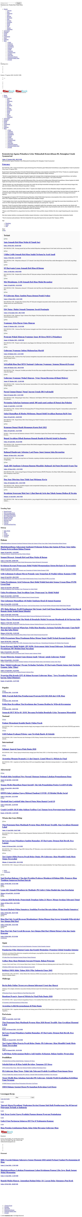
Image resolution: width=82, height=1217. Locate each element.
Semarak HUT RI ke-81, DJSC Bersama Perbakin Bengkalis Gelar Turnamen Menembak (39, 712)
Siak (8, 26)
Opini (5, 38)
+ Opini (9, 42)
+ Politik (9, 49)
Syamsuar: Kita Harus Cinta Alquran (19, 323)
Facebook (6, 535)
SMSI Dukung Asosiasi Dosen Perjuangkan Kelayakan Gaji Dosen (29, 1087)
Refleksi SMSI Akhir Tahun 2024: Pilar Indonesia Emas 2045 (27, 970)
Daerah (6, 97)
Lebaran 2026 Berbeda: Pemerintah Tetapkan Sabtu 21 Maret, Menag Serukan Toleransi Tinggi (40, 900)
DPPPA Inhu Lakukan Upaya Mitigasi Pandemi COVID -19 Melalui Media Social (34, 793)
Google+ (6, 536)
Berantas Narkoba (8, 517)
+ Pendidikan (10, 46)
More (5, 128)
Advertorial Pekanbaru (9, 514)
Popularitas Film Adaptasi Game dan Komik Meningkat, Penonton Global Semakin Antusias (40, 950)
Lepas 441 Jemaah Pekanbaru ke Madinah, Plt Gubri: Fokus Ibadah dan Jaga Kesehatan (37, 890)
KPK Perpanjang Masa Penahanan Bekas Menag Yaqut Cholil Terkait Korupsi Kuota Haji (38, 638)
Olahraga (6, 39)
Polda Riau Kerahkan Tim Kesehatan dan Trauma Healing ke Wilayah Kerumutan (36, 704)
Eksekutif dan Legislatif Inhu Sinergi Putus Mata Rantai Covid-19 (28, 801)
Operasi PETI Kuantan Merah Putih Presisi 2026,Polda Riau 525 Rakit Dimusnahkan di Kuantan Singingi (31, 72)
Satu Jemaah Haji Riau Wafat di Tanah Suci (22, 242)
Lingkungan (7, 36)
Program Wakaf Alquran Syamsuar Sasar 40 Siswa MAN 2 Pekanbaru (33, 337)
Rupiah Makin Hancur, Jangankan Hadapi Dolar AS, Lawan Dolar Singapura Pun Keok (37, 1181)
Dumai (8, 28)
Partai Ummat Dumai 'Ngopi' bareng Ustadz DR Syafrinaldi (28, 392)
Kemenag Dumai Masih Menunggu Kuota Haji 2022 (25, 427)
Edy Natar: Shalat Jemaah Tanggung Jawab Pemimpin (26, 309)
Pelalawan (9, 13)
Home (5, 95)
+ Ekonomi (10, 51)
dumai (7, 224)
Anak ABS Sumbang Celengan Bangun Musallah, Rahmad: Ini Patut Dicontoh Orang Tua (40, 466)
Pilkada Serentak (8, 518)
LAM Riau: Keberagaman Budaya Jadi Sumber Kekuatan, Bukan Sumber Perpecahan (38, 1054)
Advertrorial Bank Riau (10, 524)
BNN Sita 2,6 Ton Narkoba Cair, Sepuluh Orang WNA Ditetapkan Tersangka (23, 66)
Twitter (5, 533)
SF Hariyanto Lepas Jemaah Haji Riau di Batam (24, 268)
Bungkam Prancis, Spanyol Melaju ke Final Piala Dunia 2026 (27, 996)
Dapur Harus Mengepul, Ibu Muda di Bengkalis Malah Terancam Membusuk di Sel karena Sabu (40, 619)
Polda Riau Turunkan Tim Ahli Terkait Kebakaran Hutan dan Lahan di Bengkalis (24, 68)
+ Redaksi (9, 54)
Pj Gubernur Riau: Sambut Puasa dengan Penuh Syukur (27, 296)
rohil (6, 226)
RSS (5, 532)
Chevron (9, 10)
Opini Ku (6, 521)
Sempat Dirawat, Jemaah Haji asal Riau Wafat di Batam (24, 557)
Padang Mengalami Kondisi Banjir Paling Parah (22, 723)
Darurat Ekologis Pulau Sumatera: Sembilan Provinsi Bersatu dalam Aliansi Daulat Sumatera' (40, 909)
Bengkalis (9, 17)
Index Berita (7, 531)
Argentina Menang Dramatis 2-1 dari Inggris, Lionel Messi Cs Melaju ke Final (34, 759)
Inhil (8, 15)
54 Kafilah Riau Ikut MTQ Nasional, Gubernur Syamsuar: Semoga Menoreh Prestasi (39, 364)
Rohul (8, 23)
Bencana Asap (7, 520)
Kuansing (9, 22)
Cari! (33, 1097)
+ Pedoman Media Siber (13, 58)
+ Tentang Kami (11, 52)
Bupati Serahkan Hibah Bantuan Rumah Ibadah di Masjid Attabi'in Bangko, (35, 438)
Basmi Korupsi (7, 511)
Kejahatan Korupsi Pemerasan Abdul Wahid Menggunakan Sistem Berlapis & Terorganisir (38, 566)
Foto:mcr (6, 164)
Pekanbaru (9, 29)
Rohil (8, 25)
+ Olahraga (10, 43)
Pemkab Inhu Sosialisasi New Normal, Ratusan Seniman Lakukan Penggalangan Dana (36, 777)
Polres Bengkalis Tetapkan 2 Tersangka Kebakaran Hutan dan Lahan (21, 71)
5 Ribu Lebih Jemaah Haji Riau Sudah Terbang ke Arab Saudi (29, 254)
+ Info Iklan (10, 55)
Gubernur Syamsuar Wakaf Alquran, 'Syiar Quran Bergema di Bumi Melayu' (36, 378)
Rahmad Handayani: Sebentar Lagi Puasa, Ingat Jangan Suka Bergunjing (34, 452)
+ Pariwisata (10, 45)
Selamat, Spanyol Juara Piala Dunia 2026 (19, 749)
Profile (5, 33)
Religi (5, 35)
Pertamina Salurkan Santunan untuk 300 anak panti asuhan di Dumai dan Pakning (38, 403)
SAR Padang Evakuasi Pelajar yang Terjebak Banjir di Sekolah (28, 734)
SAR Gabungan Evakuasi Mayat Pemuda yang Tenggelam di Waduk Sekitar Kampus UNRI (38, 574)
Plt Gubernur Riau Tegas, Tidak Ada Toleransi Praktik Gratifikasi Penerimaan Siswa (37, 1071)
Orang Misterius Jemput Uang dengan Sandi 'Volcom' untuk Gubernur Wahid (33, 657)
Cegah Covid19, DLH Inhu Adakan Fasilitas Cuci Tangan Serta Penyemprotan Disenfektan (38, 810)
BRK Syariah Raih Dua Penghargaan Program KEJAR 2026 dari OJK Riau (33, 696)
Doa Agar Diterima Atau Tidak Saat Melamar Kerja (25, 479)
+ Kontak (9, 59)
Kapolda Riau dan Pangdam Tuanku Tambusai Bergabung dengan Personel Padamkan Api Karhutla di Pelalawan (32, 69)
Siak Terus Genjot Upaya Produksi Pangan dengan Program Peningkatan (31, 1114)
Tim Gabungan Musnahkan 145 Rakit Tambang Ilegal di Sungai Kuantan (31, 601)
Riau (8, 12)
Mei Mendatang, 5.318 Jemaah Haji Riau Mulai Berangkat (28, 282)
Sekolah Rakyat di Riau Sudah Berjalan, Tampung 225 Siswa (27, 1064)
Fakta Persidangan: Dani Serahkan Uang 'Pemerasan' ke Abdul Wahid (30, 592)
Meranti (9, 16)
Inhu (8, 19)
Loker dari (5, 1099)
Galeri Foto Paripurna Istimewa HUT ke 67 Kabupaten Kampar (27, 1121)
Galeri (2, 1102)
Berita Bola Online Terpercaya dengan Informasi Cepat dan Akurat (30, 985)
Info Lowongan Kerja (9, 513)
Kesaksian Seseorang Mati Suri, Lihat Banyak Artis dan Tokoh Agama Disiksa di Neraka (40, 493)
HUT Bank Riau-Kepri (10, 516)
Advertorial (7, 30)
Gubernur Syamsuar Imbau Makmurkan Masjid (24, 350)
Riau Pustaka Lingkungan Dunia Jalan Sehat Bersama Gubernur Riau (29, 1128)
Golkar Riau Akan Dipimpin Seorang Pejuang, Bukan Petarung (28, 961)
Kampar (9, 20)
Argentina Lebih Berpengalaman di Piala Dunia (22, 1006)
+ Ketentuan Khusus (12, 57)
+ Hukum (9, 48)
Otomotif (6, 32)
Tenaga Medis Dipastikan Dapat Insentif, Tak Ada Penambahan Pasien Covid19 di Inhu (36, 785)
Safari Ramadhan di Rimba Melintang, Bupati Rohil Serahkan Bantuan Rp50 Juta (38, 414)
